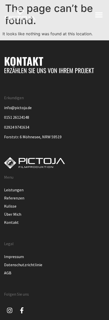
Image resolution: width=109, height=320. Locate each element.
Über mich (12, 214)
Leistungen (14, 189)
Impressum (14, 256)
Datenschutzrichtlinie (23, 264)
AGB (7, 272)
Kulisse (10, 206)
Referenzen (14, 197)
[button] (99, 15)
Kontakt (11, 222)
